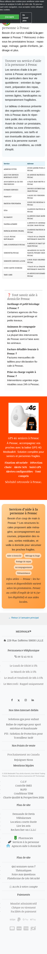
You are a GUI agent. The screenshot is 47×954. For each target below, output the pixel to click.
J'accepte (9, 17)
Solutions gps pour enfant (23, 719)
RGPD (23, 789)
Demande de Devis (24, 814)
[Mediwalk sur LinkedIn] (33, 700)
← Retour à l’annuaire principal (23, 617)
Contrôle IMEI (23, 785)
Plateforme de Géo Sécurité (23, 878)
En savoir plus (25, 18)
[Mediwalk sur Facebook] (13, 700)
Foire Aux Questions (23, 874)
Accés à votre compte (25, 886)
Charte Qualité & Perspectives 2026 (23, 797)
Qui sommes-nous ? (24, 866)
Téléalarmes (23, 818)
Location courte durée (23, 822)
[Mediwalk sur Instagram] (26, 700)
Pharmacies (25, 838)
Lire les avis (23, 826)
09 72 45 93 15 (25, 656)
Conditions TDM (23, 793)
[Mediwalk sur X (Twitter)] (19, 700)
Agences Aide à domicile (26, 846)
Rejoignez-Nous (23, 760)
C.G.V (23, 781)
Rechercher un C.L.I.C (23, 829)
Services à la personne (25, 842)
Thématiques (23, 870)
